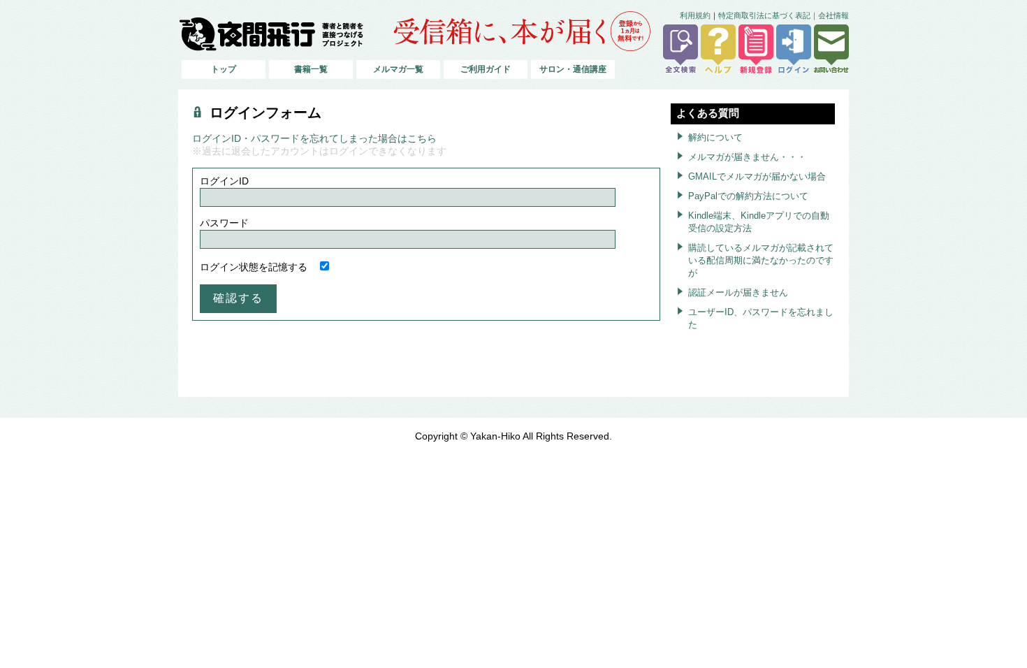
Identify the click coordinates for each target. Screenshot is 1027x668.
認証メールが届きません (738, 292)
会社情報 (833, 15)
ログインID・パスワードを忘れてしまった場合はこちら (314, 138)
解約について (715, 137)
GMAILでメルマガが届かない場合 (757, 176)
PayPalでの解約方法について (748, 196)
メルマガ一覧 (398, 69)
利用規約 (695, 15)
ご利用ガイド (485, 69)
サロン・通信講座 (572, 69)
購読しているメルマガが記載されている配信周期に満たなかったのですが (760, 260)
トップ (223, 69)
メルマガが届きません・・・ (747, 157)
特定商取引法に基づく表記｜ (768, 15)
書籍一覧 (311, 69)
